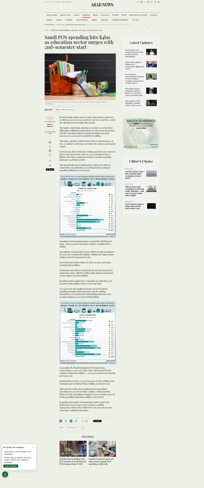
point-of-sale (71, 427)
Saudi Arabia (52, 15)
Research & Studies (138, 15)
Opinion (115, 15)
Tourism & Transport (120, 20)
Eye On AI (135, 20)
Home (47, 30)
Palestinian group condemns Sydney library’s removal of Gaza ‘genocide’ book (133, 91)
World (77, 15)
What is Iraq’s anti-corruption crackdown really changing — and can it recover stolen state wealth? (134, 191)
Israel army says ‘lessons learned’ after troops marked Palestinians (134, 53)
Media (95, 15)
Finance (69, 20)
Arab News (50, 2)
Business (86, 15)
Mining (94, 20)
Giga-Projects (82, 20)
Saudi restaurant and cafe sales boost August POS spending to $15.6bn (101, 461)
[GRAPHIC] (73, 448)
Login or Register (11, 466)
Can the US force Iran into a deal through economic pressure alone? (134, 174)
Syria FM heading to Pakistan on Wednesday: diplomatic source (134, 65)
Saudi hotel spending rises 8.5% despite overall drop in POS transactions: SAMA (73, 461)
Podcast (153, 15)
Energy (59, 20)
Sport (124, 15)
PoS (83, 427)
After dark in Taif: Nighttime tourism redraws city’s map (82, 24)
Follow (50, 169)
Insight (49, 20)
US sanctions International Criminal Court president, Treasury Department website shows (134, 78)
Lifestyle (105, 15)
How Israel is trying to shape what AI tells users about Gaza (134, 206)
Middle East (65, 15)
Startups (104, 20)
